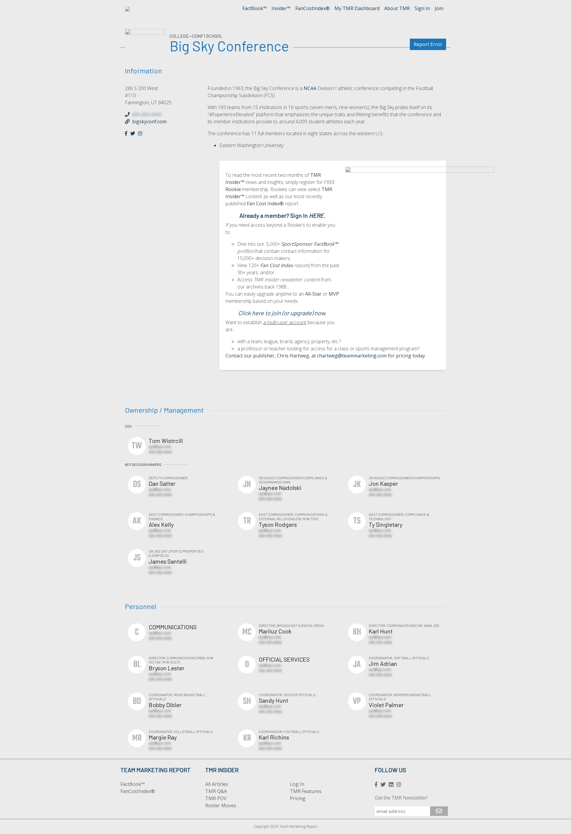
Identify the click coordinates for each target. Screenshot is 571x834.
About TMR (397, 8)
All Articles (216, 784)
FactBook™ (254, 8)
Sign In (422, 8)
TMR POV (216, 798)
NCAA (310, 88)
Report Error (428, 44)
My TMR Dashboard (357, 8)
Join (439, 8)
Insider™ (281, 8)
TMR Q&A (216, 791)
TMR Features (305, 791)
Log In (297, 784)
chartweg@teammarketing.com (352, 355)
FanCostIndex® (312, 8)
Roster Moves (220, 805)
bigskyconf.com (149, 121)
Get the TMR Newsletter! (401, 797)
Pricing (297, 798)
